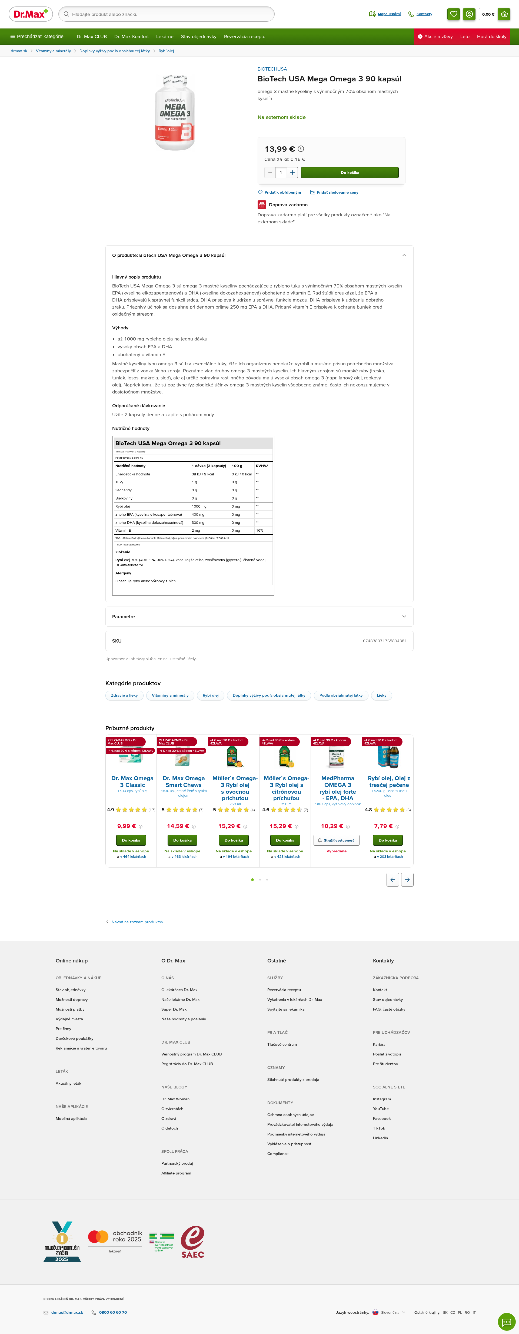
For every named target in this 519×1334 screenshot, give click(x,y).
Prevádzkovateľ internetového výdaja (300, 1124)
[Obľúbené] (453, 14)
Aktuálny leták (68, 1083)
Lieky (382, 695)
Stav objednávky (199, 36)
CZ (452, 1312)
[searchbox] (166, 14)
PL (460, 1312)
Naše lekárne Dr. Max (180, 999)
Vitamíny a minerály (170, 695)
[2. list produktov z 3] (260, 879)
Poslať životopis (387, 1054)
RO (467, 1312)
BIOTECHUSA (272, 69)
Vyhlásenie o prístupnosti (289, 1143)
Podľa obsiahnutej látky (341, 695)
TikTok (379, 1128)
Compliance (277, 1153)
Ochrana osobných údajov (290, 1114)
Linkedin (380, 1138)
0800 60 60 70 (113, 1312)
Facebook (382, 1118)
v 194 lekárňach (236, 857)
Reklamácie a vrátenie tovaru (81, 1048)
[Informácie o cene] (301, 148)
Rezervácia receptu (244, 36)
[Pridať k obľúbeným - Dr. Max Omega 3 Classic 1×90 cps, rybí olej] (150, 741)
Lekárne (165, 36)
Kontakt (380, 989)
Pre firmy (63, 1028)
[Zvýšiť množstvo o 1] (292, 172)
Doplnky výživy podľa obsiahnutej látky (269, 695)
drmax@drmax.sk (67, 1312)
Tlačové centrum (282, 1044)
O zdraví (168, 1118)
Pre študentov (385, 1063)
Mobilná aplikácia (71, 1118)
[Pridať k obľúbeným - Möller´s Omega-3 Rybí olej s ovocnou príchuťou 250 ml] (253, 741)
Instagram (382, 1099)
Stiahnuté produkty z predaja (293, 1079)
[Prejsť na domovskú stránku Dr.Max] (31, 14)
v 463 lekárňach (185, 857)
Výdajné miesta (69, 1019)
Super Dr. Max (174, 1009)
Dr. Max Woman (175, 1099)
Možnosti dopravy (72, 999)
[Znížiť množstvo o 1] (269, 172)
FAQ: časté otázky (389, 1009)
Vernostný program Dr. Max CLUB (191, 1054)
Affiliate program (176, 1173)
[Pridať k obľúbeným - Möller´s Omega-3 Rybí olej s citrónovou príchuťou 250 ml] (305, 741)
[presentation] (131, 754)
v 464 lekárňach (133, 857)
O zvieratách (172, 1108)
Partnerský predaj (177, 1163)
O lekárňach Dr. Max (179, 989)
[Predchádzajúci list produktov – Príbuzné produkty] (393, 880)
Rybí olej (211, 695)
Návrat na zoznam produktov (137, 921)
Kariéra (379, 1044)
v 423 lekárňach (287, 857)
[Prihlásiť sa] (469, 14)
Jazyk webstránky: (352, 1312)
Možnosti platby (70, 1009)
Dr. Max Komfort (131, 36)
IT (474, 1312)
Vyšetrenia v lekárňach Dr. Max (294, 999)
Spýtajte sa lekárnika (286, 1009)
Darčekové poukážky (74, 1038)
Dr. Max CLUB (92, 36)
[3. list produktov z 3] (267, 879)
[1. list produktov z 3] (252, 880)
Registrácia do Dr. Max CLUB (187, 1063)
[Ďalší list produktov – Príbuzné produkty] (407, 880)
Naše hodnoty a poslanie (183, 1019)
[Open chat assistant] (506, 1321)
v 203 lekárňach (390, 857)
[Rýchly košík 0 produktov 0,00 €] (504, 14)
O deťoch (169, 1128)
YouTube (381, 1108)
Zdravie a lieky (124, 695)
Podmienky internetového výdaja (296, 1134)
